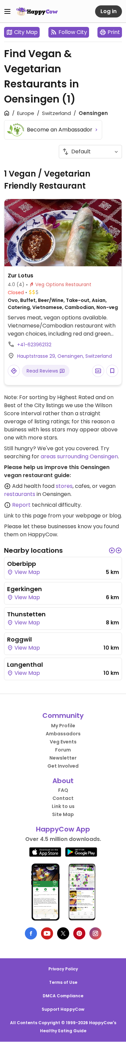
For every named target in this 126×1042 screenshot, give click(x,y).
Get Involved (63, 766)
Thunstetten (26, 614)
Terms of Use (63, 982)
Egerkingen (24, 589)
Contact (63, 798)
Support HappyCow (63, 1009)
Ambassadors (63, 733)
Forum (63, 749)
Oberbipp (21, 563)
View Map (26, 572)
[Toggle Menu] (7, 11)
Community (63, 715)
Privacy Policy (63, 969)
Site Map (63, 814)
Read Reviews (43, 371)
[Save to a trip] (98, 371)
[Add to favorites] (112, 371)
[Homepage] (37, 11)
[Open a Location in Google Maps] (14, 371)
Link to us (63, 806)
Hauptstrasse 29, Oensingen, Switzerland (64, 356)
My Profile (63, 725)
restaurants (19, 494)
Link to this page (25, 515)
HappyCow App (63, 829)
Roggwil (19, 639)
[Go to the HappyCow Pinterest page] (79, 933)
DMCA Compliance (63, 996)
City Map (26, 32)
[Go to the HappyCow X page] (63, 933)
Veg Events (63, 741)
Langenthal (25, 664)
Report (21, 505)
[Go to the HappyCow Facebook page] (31, 933)
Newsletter (63, 758)
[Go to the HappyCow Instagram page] (95, 933)
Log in (108, 11)
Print (114, 32)
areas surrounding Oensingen (79, 456)
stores (64, 486)
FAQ (63, 790)
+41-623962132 (34, 344)
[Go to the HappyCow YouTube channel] (47, 933)
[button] (112, 550)
